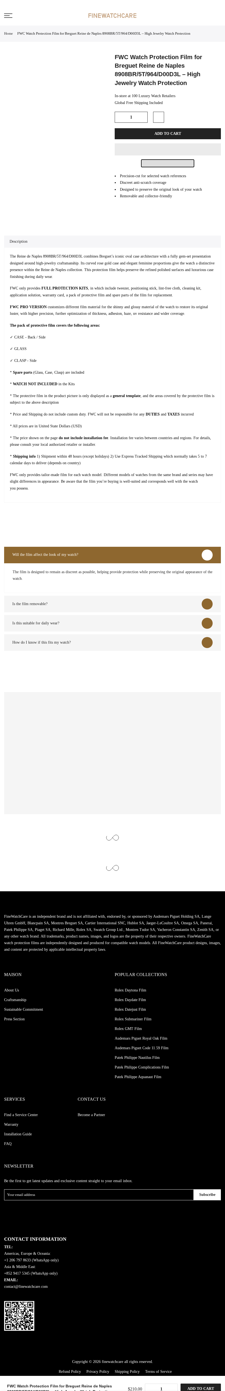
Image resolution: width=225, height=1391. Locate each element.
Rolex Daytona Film (130, 990)
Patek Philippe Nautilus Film (137, 1058)
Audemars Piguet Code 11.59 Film (141, 1048)
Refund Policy (70, 1372)
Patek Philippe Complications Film (142, 1067)
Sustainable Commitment (23, 1009)
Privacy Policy (97, 1372)
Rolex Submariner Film (133, 1019)
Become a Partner (91, 1115)
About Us (11, 990)
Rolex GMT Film (128, 1029)
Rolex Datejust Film (130, 1009)
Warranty (11, 1124)
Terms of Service (158, 1372)
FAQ (8, 1144)
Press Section (14, 1019)
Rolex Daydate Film (130, 1000)
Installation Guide (18, 1134)
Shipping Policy (127, 1372)
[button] (168, 149)
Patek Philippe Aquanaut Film (138, 1077)
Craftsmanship (15, 1000)
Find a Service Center (21, 1115)
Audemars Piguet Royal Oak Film (141, 1038)
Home (8, 33)
